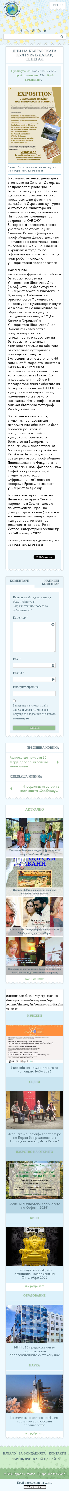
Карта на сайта (46, 1459)
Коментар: (21, 617)
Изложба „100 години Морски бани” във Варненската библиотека (34, 891)
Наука (34, 1365)
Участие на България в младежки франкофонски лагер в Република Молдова (34, 852)
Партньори (21, 1459)
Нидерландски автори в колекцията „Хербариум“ (39, 788)
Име (17, 659)
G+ (33, 30)
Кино (34, 1218)
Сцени (34, 1082)
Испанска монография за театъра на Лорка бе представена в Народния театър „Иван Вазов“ (34, 1138)
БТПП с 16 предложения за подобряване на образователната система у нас (34, 1351)
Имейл (18, 673)
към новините (34, 978)
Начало (9, 1453)
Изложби (34, 1015)
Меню (57, 5)
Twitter (45, 30)
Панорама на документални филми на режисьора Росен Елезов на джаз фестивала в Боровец (34, 970)
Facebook (22, 30)
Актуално (34, 809)
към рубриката (34, 1286)
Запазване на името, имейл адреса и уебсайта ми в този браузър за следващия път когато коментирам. (34, 712)
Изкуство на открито (34, 1152)
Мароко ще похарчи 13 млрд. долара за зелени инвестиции (29, 762)
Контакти (57, 1453)
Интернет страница (26, 687)
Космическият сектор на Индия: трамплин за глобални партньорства (34, 1421)
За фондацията (32, 1453)
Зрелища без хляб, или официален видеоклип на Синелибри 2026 (34, 1274)
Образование (34, 1295)
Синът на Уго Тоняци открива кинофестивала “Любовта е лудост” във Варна (34, 931)
